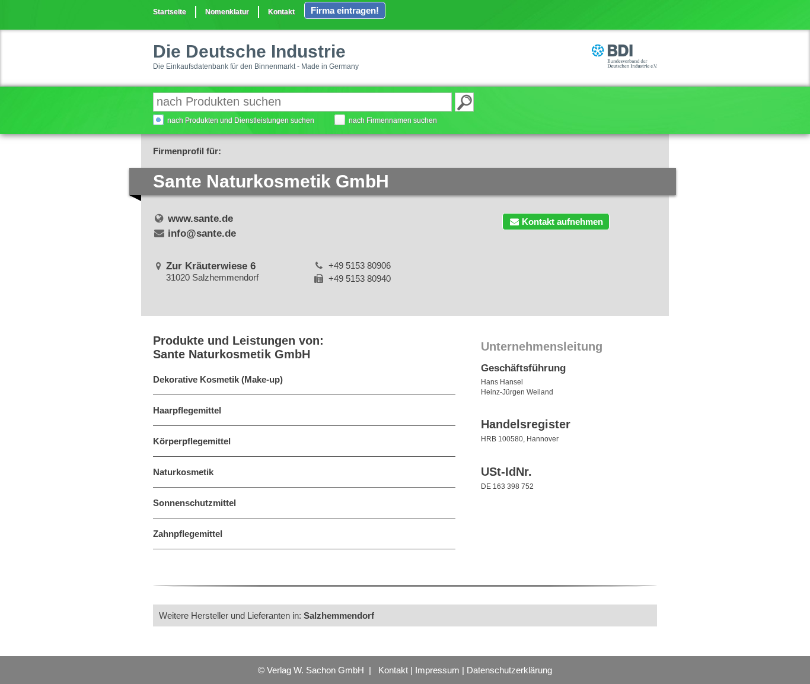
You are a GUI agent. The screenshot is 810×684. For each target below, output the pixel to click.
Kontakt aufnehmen (562, 222)
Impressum (437, 670)
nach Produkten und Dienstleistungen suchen (240, 120)
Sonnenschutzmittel (194, 503)
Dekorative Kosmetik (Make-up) (218, 379)
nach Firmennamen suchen (393, 120)
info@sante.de (202, 233)
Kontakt (281, 12)
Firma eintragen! (345, 10)
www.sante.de (200, 218)
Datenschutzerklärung (509, 670)
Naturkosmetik (183, 472)
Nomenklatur (227, 12)
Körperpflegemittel (192, 441)
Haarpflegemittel (187, 410)
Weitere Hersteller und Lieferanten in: (266, 615)
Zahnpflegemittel (187, 534)
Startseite (169, 12)
